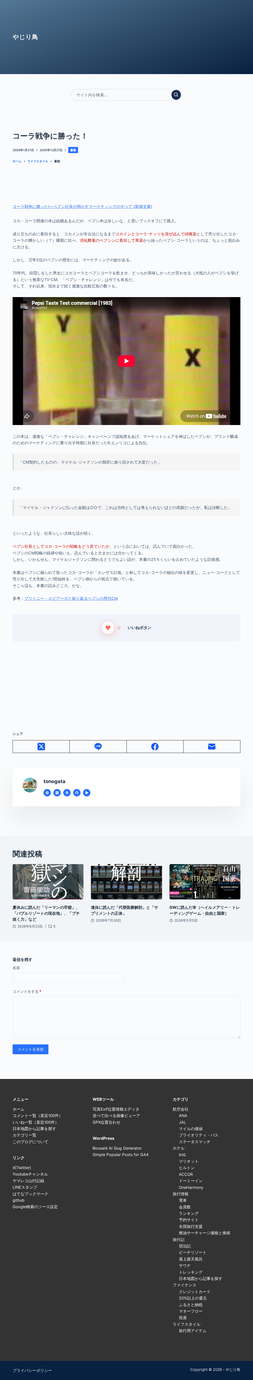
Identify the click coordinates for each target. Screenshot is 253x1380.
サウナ (185, 1265)
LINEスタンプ (25, 1187)
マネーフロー (191, 1311)
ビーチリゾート (193, 1252)
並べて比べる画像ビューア (116, 1115)
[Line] (98, 746)
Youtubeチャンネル (30, 1174)
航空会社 (181, 1109)
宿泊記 (185, 1245)
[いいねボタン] (108, 628)
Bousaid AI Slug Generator (117, 1148)
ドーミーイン (191, 1180)
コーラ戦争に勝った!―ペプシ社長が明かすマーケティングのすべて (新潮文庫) (82, 206)
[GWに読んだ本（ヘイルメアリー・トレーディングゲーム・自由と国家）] (204, 882)
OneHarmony (191, 1187)
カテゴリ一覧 (24, 1135)
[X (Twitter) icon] (57, 792)
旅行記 (179, 1239)
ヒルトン (187, 1167)
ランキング (189, 1213)
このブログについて (30, 1141)
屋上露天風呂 (191, 1259)
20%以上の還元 (193, 1298)
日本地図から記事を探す (34, 1128)
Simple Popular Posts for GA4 (120, 1154)
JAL (182, 1122)
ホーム (18, 1109)
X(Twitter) (22, 1167)
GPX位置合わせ (106, 1122)
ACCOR (186, 1174)
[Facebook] (155, 746)
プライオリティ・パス (198, 1135)
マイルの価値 (191, 1128)
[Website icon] (47, 792)
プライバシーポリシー (32, 1370)
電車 (183, 1200)
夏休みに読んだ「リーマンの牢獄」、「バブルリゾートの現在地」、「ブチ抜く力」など (46, 913)
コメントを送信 (30, 1049)
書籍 (73, 150)
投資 (183, 1317)
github (18, 1200)
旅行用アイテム (193, 1330)
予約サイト (189, 1219)
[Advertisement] (126, 675)
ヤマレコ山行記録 (28, 1180)
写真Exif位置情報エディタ (116, 1109)
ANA (183, 1115)
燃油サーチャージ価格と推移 (204, 1232)
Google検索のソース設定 (35, 1206)
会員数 (185, 1206)
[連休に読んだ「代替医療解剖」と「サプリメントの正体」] (126, 882)
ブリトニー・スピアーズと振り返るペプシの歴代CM (71, 598)
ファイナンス (184, 1284)
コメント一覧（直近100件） (38, 1115)
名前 (16, 967)
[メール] (212, 746)
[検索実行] (176, 95)
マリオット (189, 1161)
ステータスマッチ (195, 1141)
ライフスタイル (186, 1324)
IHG (182, 1154)
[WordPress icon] (67, 792)
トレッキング (191, 1272)
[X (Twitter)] (41, 746)
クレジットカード (195, 1291)
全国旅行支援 (191, 1226)
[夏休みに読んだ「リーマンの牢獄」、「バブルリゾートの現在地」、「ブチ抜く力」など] (48, 882)
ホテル (179, 1148)
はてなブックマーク (30, 1193)
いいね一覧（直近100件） (36, 1122)
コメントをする (27, 991)
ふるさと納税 (191, 1304)
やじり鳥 (25, 37)
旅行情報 (181, 1193)
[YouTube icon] (86, 792)
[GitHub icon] (77, 792)
